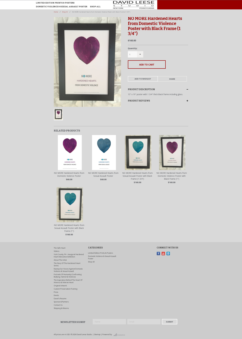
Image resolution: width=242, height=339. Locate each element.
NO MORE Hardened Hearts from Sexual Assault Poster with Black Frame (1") (69, 228)
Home (56, 12)
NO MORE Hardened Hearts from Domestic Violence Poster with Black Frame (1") (171, 176)
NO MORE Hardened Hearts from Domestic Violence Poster (69, 174)
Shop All (95, 6)
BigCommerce (120, 334)
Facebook (158, 253)
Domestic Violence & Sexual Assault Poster (61, 6)
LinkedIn (168, 253)
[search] (169, 5)
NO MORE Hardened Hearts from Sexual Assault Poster (103, 174)
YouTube (163, 253)
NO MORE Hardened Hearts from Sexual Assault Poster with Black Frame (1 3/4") (137, 176)
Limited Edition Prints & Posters (55, 3)
